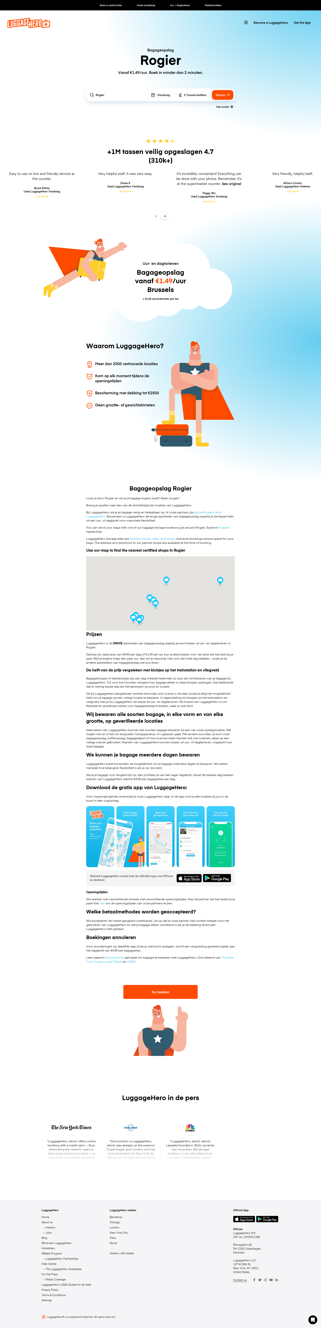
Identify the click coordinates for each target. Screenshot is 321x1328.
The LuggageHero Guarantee (64, 1269)
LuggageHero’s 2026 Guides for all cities (66, 1284)
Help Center (49, 1264)
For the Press (50, 1274)
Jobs (49, 1232)
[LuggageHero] (28, 27)
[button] (166, 581)
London (114, 1227)
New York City (119, 1232)
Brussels (224, 527)
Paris (113, 1238)
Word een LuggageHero (57, 1243)
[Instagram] (265, 1280)
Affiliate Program (52, 1253)
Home (45, 1217)
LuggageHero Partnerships (62, 1258)
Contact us (240, 1280)
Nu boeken (160, 992)
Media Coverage (56, 1279)
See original (231, 183)
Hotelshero (48, 1248)
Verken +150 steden (122, 1253)
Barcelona (116, 1217)
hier (102, 903)
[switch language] (246, 22)
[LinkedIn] (276, 1280)
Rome (113, 1243)
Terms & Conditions (54, 1295)
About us (47, 1222)
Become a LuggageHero (271, 22)
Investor (50, 1227)
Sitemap (47, 1300)
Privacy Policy (50, 1290)
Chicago (115, 1222)
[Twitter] (260, 1280)
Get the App (302, 22)
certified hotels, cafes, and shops (152, 538)
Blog (44, 1238)
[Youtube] (271, 1280)
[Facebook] (254, 1280)
